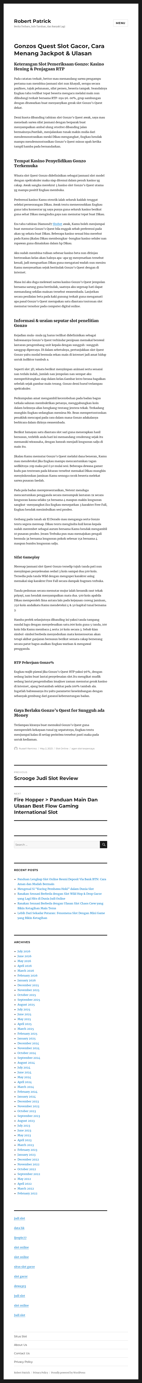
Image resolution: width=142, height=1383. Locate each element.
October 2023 (26, 1111)
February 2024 (27, 1091)
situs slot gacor (24, 1266)
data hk (19, 1228)
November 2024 (28, 1048)
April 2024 (24, 1082)
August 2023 (26, 1120)
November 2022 (28, 1164)
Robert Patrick (32, 21)
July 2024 (23, 1067)
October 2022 (26, 1169)
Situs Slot (20, 1336)
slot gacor (21, 1276)
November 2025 (28, 990)
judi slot (19, 1218)
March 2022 (25, 1188)
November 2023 (28, 1106)
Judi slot (19, 1315)
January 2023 (26, 1154)
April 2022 (24, 1183)
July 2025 (23, 1009)
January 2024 (26, 1096)
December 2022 (28, 1159)
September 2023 (28, 1116)
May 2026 (24, 961)
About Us (20, 1345)
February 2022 (27, 1193)
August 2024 (26, 1062)
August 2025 (26, 1004)
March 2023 (25, 1145)
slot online (21, 1247)
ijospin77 (20, 1237)
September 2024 (28, 1058)
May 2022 (24, 1179)
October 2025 (26, 995)
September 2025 (28, 999)
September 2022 (28, 1174)
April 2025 (24, 1024)
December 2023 (28, 1101)
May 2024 (24, 1077)
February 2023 (27, 1149)
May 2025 (24, 1019)
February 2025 (27, 1033)
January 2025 (26, 1038)
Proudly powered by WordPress (68, 1372)
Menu (120, 23)
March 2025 (25, 1028)
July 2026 (23, 951)
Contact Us (22, 1353)
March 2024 (25, 1087)
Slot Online (62, 748)
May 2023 (24, 1135)
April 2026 (24, 966)
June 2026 (24, 956)
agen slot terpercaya (83, 748)
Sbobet (57, 224)
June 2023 (24, 1130)
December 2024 (28, 1043)
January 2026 (26, 980)
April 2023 (24, 1140)
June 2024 (24, 1072)
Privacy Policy (23, 1361)
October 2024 (26, 1053)
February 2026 (27, 975)
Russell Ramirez (28, 748)
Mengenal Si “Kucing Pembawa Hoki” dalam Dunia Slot (55, 889)
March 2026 (25, 970)
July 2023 (23, 1125)
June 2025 (24, 1014)
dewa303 (20, 1286)
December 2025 (28, 985)
